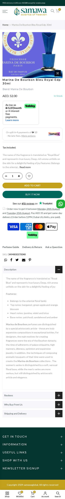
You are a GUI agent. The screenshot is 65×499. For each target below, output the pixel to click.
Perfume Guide (10, 247)
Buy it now (33, 194)
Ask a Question (53, 247)
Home (5, 24)
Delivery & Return (32, 247)
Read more (25, 167)
